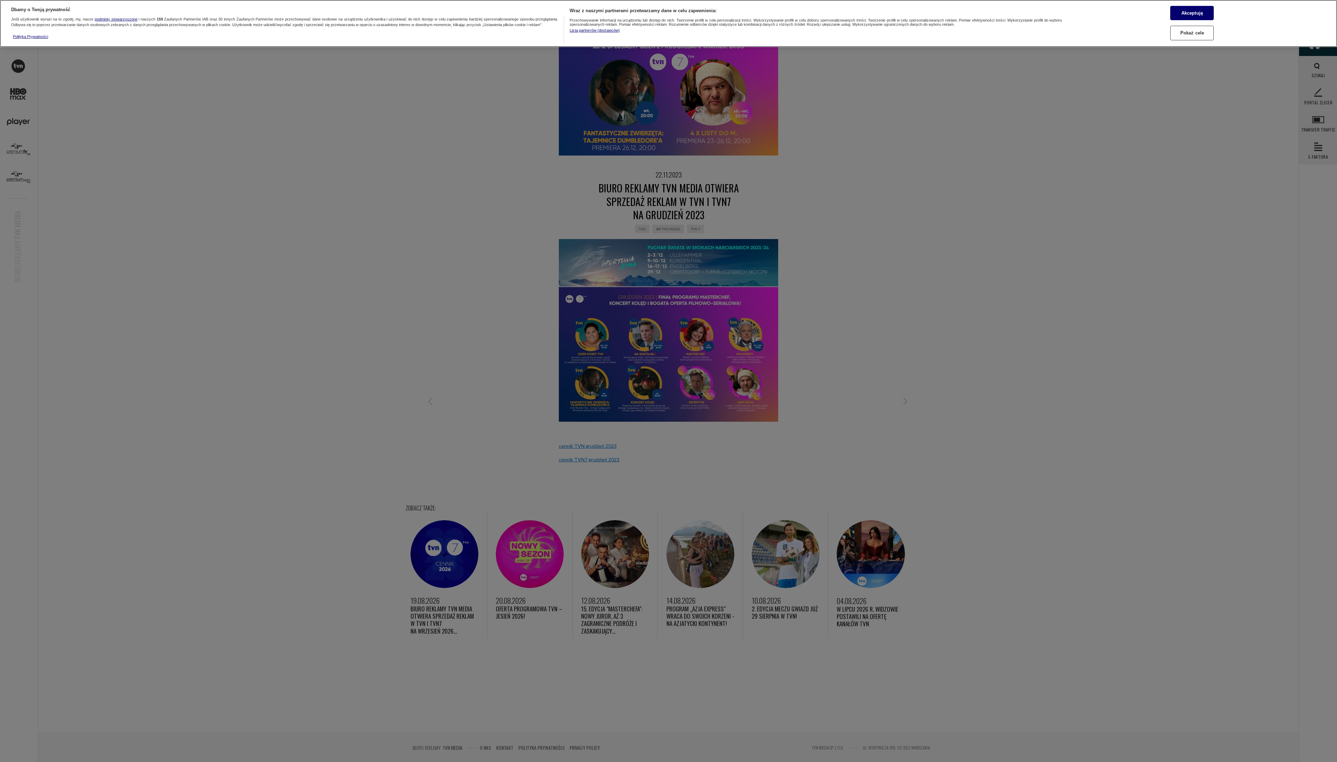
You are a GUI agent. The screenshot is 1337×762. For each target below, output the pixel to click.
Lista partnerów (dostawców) (595, 30)
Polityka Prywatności (30, 36)
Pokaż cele (1192, 32)
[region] (668, 23)
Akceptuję (1192, 12)
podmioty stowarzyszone (116, 19)
